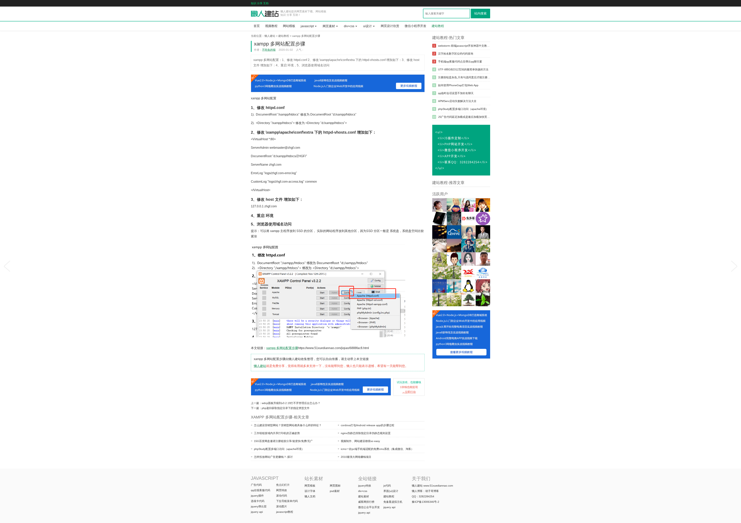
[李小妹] (483, 286)
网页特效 (281, 490)
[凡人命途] (439, 232)
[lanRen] (454, 272)
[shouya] (439, 286)
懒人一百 (265, 14)
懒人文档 (310, 496)
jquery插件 (257, 495)
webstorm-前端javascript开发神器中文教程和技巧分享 (464, 45)
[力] (454, 245)
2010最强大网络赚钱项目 (356, 456)
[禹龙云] (439, 218)
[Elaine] (439, 272)
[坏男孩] (454, 218)
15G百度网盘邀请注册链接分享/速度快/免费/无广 (283, 441)
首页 (257, 26)
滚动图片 (281, 506)
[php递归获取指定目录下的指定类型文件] (734, 265)
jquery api (257, 511)
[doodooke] (468, 218)
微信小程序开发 (415, 26)
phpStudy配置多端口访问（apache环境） (279, 448)
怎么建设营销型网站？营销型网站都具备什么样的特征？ (287, 425)
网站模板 (289, 26)
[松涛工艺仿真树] (468, 299)
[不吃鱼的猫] (454, 205)
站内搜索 (480, 13)
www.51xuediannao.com (438, 485)
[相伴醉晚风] (483, 205)
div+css (349, 26)
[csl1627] (454, 286)
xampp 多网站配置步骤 (306, 35)
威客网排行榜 (366, 501)
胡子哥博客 (432, 491)
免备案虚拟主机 (392, 501)
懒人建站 (269, 35)
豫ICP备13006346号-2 (425, 501)
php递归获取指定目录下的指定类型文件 (286, 408)
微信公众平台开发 (369, 507)
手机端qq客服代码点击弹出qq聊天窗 (460, 61)
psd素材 (335, 491)
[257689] (483, 272)
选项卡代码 (257, 501)
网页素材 (329, 26)
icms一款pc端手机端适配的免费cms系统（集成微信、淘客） (377, 448)
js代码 (387, 485)
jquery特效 (364, 485)
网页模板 (310, 485)
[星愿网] (483, 218)
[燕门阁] (468, 286)
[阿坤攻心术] (483, 232)
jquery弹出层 (258, 506)
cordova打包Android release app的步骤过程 (367, 425)
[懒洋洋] (468, 245)
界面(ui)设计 (390, 491)
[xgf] (483, 259)
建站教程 (438, 26)
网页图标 (335, 485)
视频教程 (271, 26)
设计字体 (310, 491)
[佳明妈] (439, 205)
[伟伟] (439, 259)
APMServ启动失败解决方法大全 (457, 101)
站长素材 (314, 478)
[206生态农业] (468, 272)
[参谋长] (439, 245)
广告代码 (256, 484)
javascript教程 (284, 511)
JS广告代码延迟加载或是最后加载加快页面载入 (464, 116)
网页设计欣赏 (390, 26)
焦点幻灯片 (283, 484)
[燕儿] (468, 232)
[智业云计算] (454, 232)
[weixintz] (483, 245)
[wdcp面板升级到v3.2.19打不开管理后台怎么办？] (7, 265)
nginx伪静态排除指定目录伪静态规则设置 (366, 433)
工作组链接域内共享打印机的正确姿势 (277, 433)
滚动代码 (281, 495)
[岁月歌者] (468, 205)
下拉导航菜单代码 (287, 501)
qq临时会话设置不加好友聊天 (456, 93)
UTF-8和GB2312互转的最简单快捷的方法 (463, 69)
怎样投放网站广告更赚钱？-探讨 (273, 456)
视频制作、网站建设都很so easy (360, 441)
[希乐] (454, 259)
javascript (307, 26)
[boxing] (439, 299)
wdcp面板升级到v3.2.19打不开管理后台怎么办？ (291, 403)
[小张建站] (483, 299)
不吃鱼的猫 (269, 49)
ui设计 (367, 26)
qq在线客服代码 (260, 490)
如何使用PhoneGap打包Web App (458, 85)
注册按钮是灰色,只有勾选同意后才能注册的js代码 (464, 77)
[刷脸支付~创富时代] (454, 299)
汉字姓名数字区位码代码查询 (455, 53)
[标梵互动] (468, 259)
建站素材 (363, 496)
